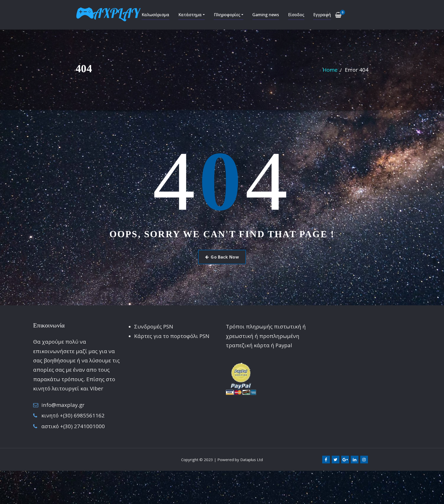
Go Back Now (225, 257)
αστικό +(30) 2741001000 (73, 426)
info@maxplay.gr (63, 404)
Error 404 (356, 69)
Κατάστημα (190, 14)
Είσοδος (296, 14)
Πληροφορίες (227, 14)
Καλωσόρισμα (155, 14)
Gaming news (265, 14)
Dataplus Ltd (251, 459)
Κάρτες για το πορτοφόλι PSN (171, 336)
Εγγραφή (322, 14)
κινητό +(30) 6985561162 (73, 415)
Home (330, 69)
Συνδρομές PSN (153, 326)
